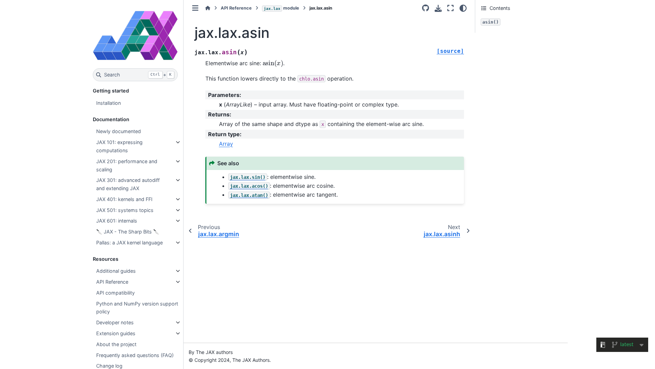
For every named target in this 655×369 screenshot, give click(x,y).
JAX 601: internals (116, 221)
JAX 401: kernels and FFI (124, 199)
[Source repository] (425, 8)
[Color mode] (463, 8)
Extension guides (115, 333)
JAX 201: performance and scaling (126, 165)
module (281, 8)
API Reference (112, 282)
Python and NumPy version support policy (137, 308)
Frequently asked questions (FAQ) (135, 355)
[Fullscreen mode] (450, 8)
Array (226, 143)
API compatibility (115, 293)
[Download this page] (438, 8)
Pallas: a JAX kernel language (129, 242)
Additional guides (116, 271)
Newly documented (118, 131)
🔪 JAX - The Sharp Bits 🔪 (127, 232)
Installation (108, 103)
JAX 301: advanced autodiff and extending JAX (128, 184)
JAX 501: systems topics (125, 210)
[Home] (207, 8)
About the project (116, 344)
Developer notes (115, 322)
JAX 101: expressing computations (119, 146)
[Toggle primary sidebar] (195, 8)
